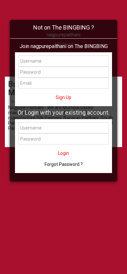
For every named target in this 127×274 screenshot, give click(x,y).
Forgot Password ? (64, 164)
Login (63, 153)
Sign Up (63, 97)
